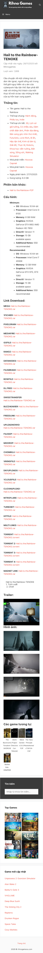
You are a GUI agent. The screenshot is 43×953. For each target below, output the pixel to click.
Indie (22, 119)
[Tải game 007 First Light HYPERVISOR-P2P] (13, 835)
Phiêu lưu (14, 119)
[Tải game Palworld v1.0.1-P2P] (13, 826)
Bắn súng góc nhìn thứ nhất (23, 134)
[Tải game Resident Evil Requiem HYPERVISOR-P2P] (13, 844)
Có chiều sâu (26, 127)
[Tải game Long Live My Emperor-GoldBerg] (30, 835)
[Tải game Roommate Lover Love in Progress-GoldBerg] (13, 817)
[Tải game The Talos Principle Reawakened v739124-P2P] (29, 733)
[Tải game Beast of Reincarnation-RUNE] (30, 826)
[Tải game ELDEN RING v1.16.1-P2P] (30, 844)
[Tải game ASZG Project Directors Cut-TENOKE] (14, 733)
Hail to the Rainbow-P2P (21, 190)
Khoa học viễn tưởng (20, 149)
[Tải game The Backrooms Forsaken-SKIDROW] (7, 733)
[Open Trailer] (21, 612)
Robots (29, 145)
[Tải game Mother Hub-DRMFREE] (7, 757)
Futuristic (14, 138)
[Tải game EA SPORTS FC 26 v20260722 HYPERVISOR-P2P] (30, 854)
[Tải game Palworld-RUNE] (30, 817)
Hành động (30, 116)
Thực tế (21, 145)
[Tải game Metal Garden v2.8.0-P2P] (21, 733)
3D (27, 123)
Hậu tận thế (15, 141)
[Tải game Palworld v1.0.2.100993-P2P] (13, 854)
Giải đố (13, 145)
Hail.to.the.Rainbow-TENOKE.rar (19, 400)
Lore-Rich (24, 138)
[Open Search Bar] (40, 5)
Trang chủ (21, 943)
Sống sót (20, 152)
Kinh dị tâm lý (28, 141)
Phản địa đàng (31, 130)
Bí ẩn (33, 138)
